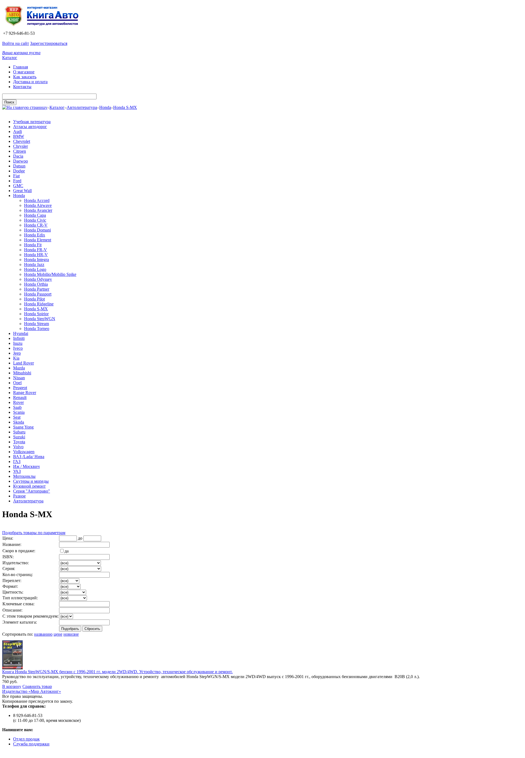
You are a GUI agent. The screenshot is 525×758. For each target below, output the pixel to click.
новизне (71, 634)
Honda (105, 107)
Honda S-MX (125, 107)
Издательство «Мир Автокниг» (31, 691)
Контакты (22, 86)
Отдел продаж (26, 739)
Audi (17, 131)
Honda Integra (36, 259)
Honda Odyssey (38, 279)
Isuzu (17, 343)
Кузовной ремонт (29, 486)
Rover (18, 402)
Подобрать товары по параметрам (33, 532)
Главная (20, 67)
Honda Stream (36, 323)
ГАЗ (17, 461)
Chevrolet (21, 141)
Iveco (18, 348)
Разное (19, 496)
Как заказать (24, 76)
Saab (17, 407)
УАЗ (17, 471)
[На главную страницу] (43, 28)
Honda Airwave (38, 205)
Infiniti (19, 338)
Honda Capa (35, 215)
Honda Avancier (38, 210)
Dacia (18, 156)
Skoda (18, 422)
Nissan (19, 377)
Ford (17, 180)
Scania (19, 412)
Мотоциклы (24, 476)
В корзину (11, 686)
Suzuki (19, 437)
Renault (20, 397)
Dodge (19, 171)
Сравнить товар (37, 686)
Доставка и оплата (30, 81)
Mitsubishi (22, 373)
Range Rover (24, 392)
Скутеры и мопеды (31, 481)
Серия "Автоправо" (31, 491)
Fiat (16, 175)
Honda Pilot (34, 299)
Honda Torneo (36, 328)
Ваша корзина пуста (21, 52)
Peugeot (20, 387)
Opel (17, 382)
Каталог (9, 57)
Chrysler (20, 146)
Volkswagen (23, 451)
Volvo (18, 446)
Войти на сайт (15, 43)
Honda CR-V (36, 225)
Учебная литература (32, 121)
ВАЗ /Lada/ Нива (28, 456)
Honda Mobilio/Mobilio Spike (50, 274)
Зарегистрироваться (48, 43)
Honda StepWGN (39, 318)
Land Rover (23, 363)
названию (43, 634)
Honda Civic (35, 220)
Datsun (19, 166)
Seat (17, 417)
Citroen (19, 151)
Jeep (17, 353)
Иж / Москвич (26, 466)
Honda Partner (36, 289)
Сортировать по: (17, 634)
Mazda (19, 368)
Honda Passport (37, 294)
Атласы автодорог (30, 126)
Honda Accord (36, 200)
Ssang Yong (23, 427)
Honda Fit (33, 244)
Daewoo (20, 161)
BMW (18, 136)
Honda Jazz (34, 264)
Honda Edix (34, 235)
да (67, 551)
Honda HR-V (36, 254)
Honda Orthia (36, 284)
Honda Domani (37, 230)
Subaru (19, 432)
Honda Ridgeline (39, 304)
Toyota (19, 441)
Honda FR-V (35, 249)
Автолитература (82, 107)
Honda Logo (35, 269)
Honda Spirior (36, 313)
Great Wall (22, 190)
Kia (16, 358)
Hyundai (20, 333)
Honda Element (37, 240)
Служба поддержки (31, 744)
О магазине (23, 72)
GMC (18, 185)
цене (58, 634)
